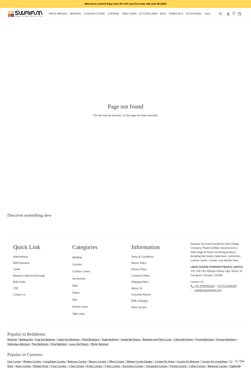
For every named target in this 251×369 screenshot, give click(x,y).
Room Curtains (23, 366)
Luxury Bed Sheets (79, 344)
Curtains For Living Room (215, 361)
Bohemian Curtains (217, 366)
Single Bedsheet (110, 339)
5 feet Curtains (58, 366)
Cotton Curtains (197, 366)
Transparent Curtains (157, 366)
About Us (136, 288)
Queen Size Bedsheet (69, 339)
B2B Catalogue (139, 300)
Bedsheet (12, 339)
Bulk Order (19, 281)
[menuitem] (207, 14)
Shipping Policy (139, 281)
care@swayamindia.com (207, 290)
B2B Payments (21, 262)
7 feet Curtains (76, 366)
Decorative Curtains (133, 366)
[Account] (228, 14)
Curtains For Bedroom (188, 361)
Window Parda (40, 366)
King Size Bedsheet (45, 339)
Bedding (77, 257)
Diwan (76, 292)
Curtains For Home (164, 361)
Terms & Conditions (142, 256)
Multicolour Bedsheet (18, 344)
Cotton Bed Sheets (183, 339)
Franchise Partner (141, 294)
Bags (75, 285)
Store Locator (139, 307)
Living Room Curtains (54, 361)
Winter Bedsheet (100, 344)
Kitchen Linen (80, 306)
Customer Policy (140, 275)
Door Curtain (14, 361)
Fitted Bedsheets (91, 339)
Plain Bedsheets (40, 344)
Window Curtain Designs (140, 361)
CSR (15, 288)
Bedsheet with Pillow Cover (157, 339)
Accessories (78, 278)
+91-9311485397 (227, 286)
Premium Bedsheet (226, 339)
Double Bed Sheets (131, 339)
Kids (74, 299)
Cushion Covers (81, 271)
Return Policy (138, 262)
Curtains (77, 264)
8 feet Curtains (94, 366)
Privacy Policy (139, 269)
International (20, 256)
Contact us (19, 294)
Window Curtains (32, 361)
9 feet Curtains (112, 366)
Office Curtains (116, 361)
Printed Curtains (178, 366)
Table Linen (78, 313)
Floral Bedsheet (59, 344)
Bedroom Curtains (77, 361)
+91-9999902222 (204, 286)
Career (17, 269)
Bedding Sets (26, 339)
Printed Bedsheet (205, 339)
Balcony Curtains (97, 361)
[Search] (220, 14)
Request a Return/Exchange (29, 275)
